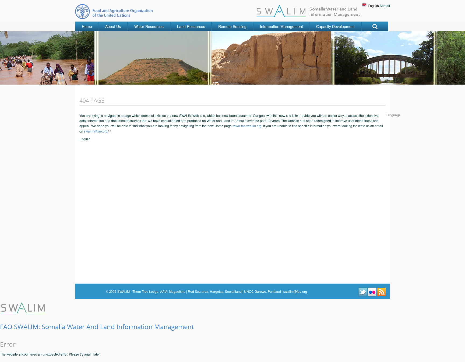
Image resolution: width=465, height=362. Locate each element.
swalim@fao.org (96, 131)
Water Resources (149, 26)
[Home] (23, 307)
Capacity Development (335, 26)
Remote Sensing (232, 26)
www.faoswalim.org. (247, 125)
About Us (113, 26)
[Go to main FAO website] (114, 11)
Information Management (281, 26)
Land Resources (191, 26)
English (373, 5)
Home (87, 26)
